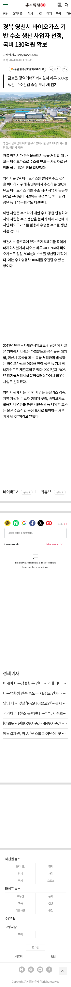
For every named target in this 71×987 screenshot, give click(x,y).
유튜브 (52, 491)
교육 (20, 903)
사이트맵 (17, 956)
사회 (39, 13)
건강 (50, 903)
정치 (30, 13)
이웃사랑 (20, 910)
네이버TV (16, 491)
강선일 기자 (10, 55)
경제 (49, 13)
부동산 (20, 896)
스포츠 (50, 881)
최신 (5, 13)
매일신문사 (33, 981)
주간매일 (11, 918)
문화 (68, 13)
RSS (53, 956)
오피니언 (17, 13)
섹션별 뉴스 (12, 858)
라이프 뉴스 (12, 888)
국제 (58, 13)
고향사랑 (11, 926)
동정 (50, 910)
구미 (20, 934)
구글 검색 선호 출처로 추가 (27, 69)
